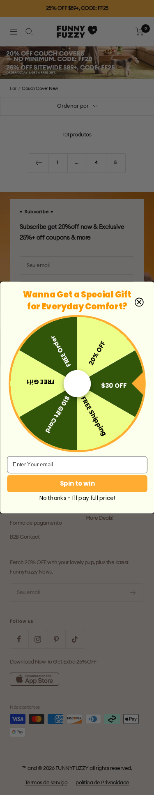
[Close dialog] (139, 302)
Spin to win (77, 483)
